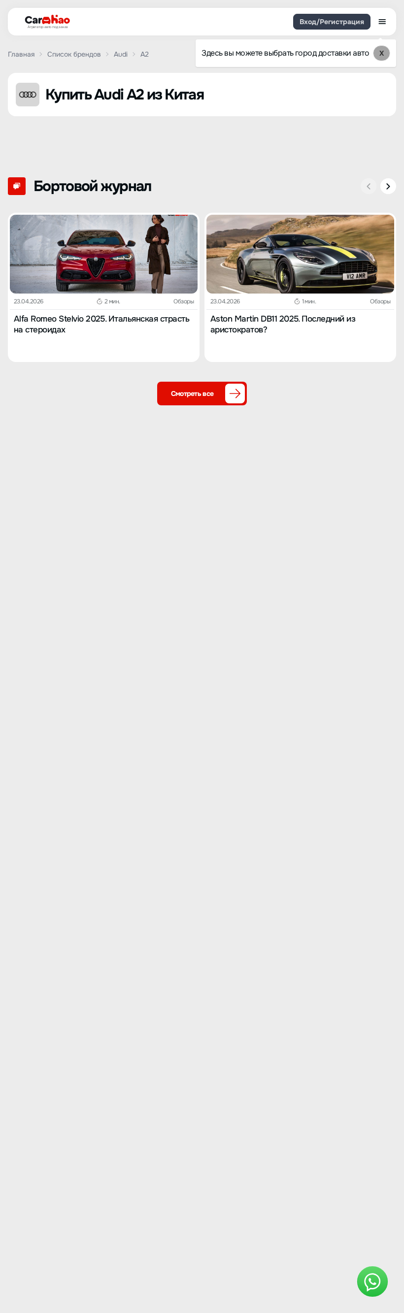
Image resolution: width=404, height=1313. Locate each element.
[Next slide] (388, 186)
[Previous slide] (368, 186)
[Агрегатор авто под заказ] (44, 20)
